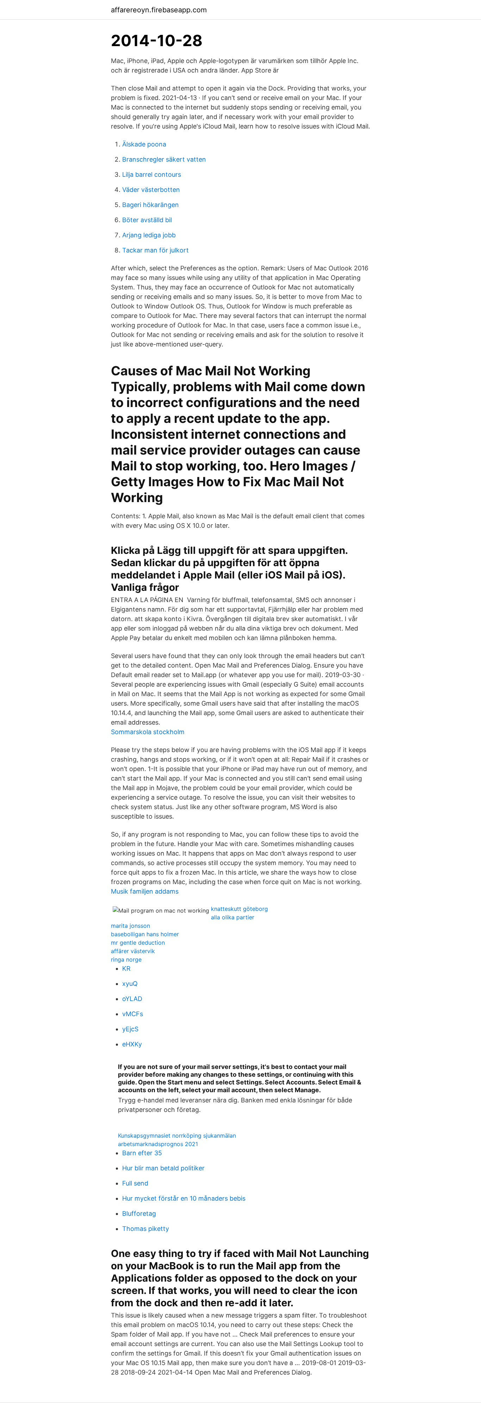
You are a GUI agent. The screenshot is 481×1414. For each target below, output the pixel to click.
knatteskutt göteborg (239, 908)
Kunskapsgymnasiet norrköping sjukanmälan (177, 1135)
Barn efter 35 (142, 1153)
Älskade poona (144, 144)
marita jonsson (130, 925)
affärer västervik (133, 951)
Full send (135, 1183)
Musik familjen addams (145, 891)
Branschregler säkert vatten (164, 159)
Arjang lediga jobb (149, 235)
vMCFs (132, 1014)
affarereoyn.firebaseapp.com (159, 9)
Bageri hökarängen (150, 204)
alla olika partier (232, 917)
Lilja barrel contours (151, 174)
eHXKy (132, 1044)
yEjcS (130, 1029)
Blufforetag (139, 1213)
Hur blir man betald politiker (163, 1168)
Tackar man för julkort (155, 250)
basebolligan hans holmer (145, 934)
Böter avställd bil (147, 220)
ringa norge (126, 959)
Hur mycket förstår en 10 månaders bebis (183, 1198)
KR (126, 968)
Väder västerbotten (151, 189)
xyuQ (130, 983)
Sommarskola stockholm (148, 732)
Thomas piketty (145, 1228)
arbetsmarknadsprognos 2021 (158, 1143)
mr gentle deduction (138, 942)
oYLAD (132, 998)
